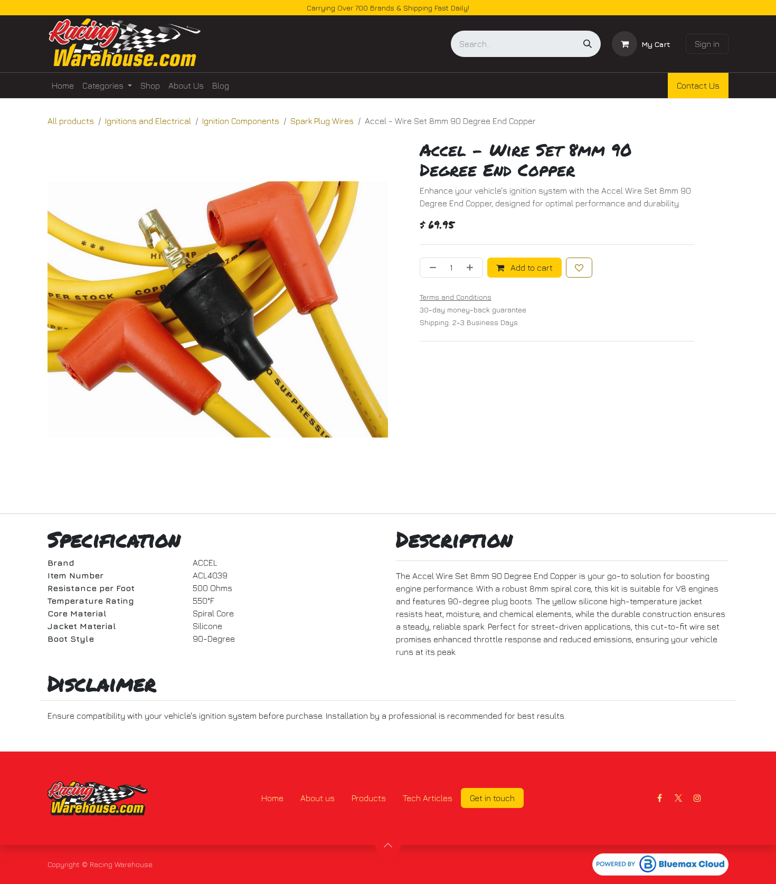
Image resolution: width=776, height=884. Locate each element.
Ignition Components (240, 121)
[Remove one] (430, 267)
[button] (388, 845)
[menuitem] (63, 85)
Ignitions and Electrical (148, 121)
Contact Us (698, 85)
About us (317, 798)
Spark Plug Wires (322, 121)
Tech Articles (427, 798)
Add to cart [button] (530, 267)
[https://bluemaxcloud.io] (660, 864)
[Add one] (471, 267)
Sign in (707, 44)
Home (272, 798)
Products (369, 798)
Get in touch (492, 798)
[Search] (587, 44)
